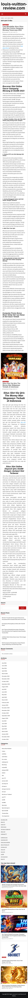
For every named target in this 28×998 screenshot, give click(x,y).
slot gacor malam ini (5, 829)
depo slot (3, 831)
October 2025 (5, 681)
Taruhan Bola (5, 813)
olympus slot (4, 847)
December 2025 (6, 676)
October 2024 (5, 713)
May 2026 (4, 668)
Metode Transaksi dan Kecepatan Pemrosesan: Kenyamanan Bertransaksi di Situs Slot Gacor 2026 (14, 618)
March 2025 (5, 699)
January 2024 (5, 734)
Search (3, 603)
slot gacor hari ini (6, 789)
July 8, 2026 (9, 963)
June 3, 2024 (12, 32)
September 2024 (6, 715)
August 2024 (5, 718)
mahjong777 (4, 834)
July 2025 (4, 689)
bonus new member (5, 842)
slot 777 (4, 778)
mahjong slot (5, 762)
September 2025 (6, 684)
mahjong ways (4, 837)
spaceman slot (4, 840)
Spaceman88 (5, 810)
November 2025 (6, 678)
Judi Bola (4, 754)
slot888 (4, 802)
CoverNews (20, 994)
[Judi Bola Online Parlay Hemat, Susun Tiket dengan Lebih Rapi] (14, 950)
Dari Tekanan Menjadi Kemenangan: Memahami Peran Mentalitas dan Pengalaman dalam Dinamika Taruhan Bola (14, 631)
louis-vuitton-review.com (14, 6)
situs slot (3, 849)
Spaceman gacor (6, 807)
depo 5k (3, 822)
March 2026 (5, 673)
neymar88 (4, 767)
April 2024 (4, 728)
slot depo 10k (4, 819)
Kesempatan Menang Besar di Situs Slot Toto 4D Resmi (13, 624)
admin (4, 887)
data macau (3, 827)
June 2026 (4, 665)
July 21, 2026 (9, 938)
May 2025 (4, 694)
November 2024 (6, 710)
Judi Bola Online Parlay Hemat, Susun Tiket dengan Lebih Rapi (14, 637)
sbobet (3, 772)
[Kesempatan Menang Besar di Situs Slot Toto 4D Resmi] (14, 899)
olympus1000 (5, 770)
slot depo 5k (5, 783)
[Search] (26, 14)
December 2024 (6, 707)
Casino (3, 751)
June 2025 (4, 692)
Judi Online (4, 756)
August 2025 (5, 686)
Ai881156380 (6, 389)
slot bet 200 (5, 780)
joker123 (3, 824)
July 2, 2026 (9, 988)
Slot (3, 775)
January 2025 (5, 705)
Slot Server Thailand (7, 794)
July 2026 (4, 663)
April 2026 (4, 671)
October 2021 (5, 739)
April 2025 (4, 697)
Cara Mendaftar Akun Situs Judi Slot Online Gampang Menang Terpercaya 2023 (13, 28)
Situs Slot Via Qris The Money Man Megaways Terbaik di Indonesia (11, 385)
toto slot (3, 852)
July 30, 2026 (9, 887)
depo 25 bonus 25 (5, 844)
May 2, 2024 (12, 389)
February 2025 (5, 702)
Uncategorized (5, 24)
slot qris (23, 422)
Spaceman (4, 805)
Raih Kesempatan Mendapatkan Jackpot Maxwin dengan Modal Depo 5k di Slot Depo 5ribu (13, 643)
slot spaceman (4, 856)
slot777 (4, 797)
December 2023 (6, 736)
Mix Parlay (4, 764)
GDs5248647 (6, 32)
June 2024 (4, 723)
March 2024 (5, 731)
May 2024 (4, 726)
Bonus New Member (6, 748)
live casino (4, 759)
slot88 (3, 799)
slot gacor (4, 786)
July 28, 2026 (9, 912)
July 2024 (4, 721)
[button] (2, 14)
